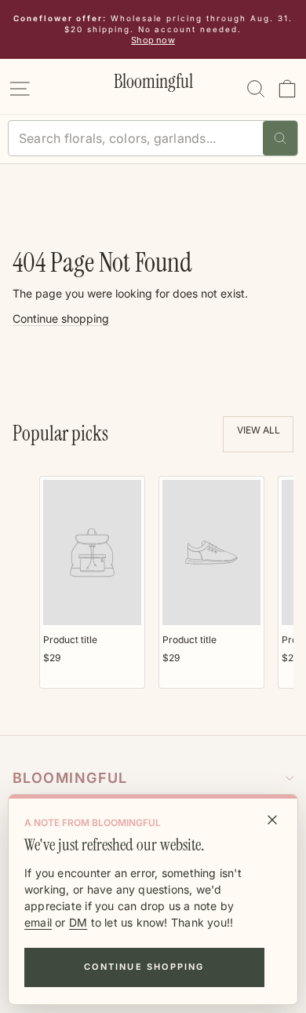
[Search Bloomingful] (280, 138)
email (38, 922)
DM (78, 922)
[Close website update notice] (272, 820)
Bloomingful (70, 778)
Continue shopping (144, 966)
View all (258, 430)
